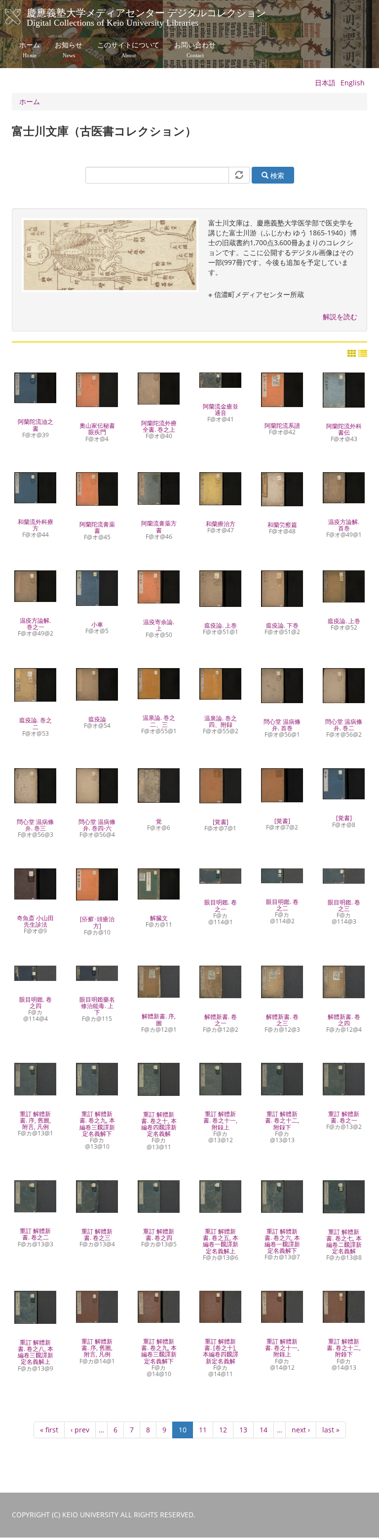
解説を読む (340, 316)
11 (206, 1429)
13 (246, 1429)
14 (267, 1429)
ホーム (29, 49)
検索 (276, 175)
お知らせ (68, 49)
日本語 (325, 82)
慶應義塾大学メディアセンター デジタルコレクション (146, 16)
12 (226, 1429)
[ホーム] (23, 16)
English (353, 82)
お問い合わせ (195, 49)
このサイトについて (128, 49)
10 (183, 1431)
